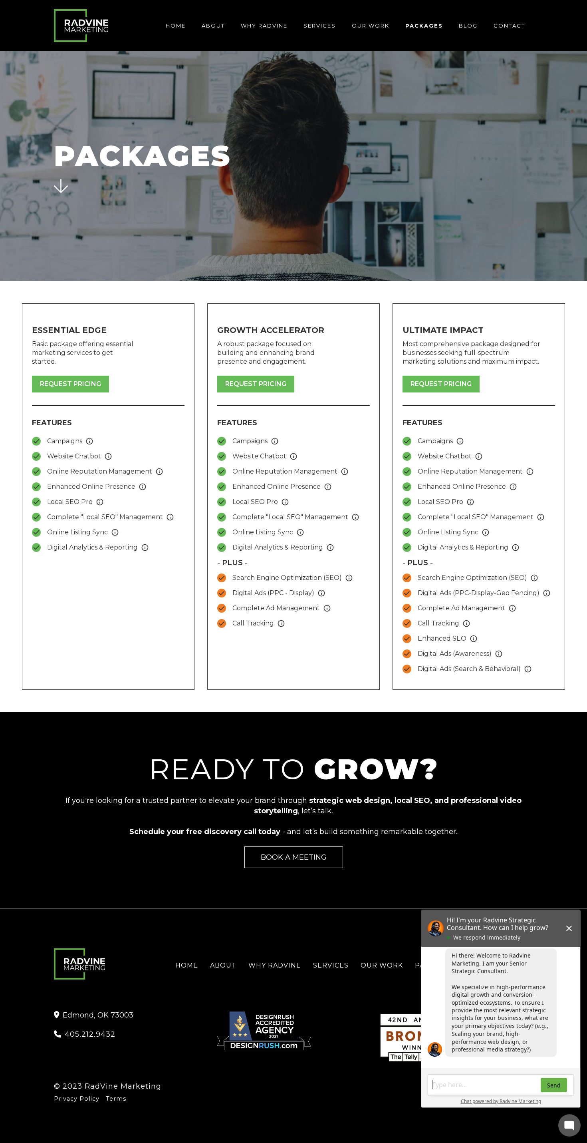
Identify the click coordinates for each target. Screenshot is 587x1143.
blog (468, 25)
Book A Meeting (294, 857)
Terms (116, 1098)
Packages (424, 25)
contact (509, 25)
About (213, 25)
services (319, 25)
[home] (81, 25)
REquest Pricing (70, 384)
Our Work (370, 25)
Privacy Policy (76, 1098)
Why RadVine (274, 965)
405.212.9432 (84, 1034)
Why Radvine (264, 25)
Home (176, 25)
